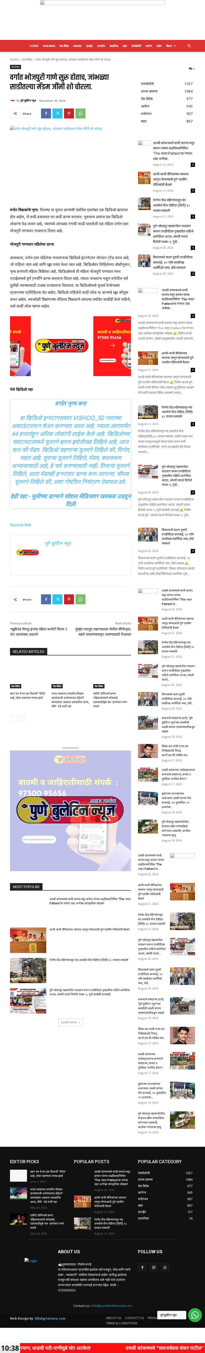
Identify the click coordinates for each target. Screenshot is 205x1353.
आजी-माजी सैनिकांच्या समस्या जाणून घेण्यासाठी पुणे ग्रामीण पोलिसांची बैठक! (90, 929)
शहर (125, 46)
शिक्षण (169, 46)
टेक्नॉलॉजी (136, 46)
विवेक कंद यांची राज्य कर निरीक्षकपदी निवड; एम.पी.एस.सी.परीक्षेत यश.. (175, 750)
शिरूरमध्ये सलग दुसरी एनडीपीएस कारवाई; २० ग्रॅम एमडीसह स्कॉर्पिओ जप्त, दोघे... (178, 699)
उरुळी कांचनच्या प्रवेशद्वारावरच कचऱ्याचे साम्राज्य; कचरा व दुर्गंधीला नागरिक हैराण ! (178, 774)
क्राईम (89, 46)
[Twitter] (57, 113)
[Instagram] (153, 1267)
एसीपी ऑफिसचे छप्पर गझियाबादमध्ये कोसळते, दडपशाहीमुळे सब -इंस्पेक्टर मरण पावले (47, 1222)
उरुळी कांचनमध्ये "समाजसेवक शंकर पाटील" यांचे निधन (131, 1348)
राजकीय (101, 46)
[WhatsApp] (81, 113)
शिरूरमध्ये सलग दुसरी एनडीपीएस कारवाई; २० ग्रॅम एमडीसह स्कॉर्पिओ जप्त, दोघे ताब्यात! (172, 262)
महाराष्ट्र (77, 46)
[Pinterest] (69, 113)
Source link (20, 524)
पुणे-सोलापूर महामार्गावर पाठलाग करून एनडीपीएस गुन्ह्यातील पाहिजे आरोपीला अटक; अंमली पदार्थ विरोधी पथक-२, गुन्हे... (177, 476)
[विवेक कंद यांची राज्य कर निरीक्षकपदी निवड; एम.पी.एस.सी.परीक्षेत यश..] (148, 751)
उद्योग (159, 46)
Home (34, 46)
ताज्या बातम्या (49, 46)
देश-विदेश (64, 46)
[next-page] (21, 718)
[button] (189, 46)
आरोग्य (149, 46)
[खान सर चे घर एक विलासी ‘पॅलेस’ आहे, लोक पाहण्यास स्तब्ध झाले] (29, 675)
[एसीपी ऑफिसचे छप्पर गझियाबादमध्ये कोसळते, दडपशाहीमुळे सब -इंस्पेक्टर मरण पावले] (112, 675)
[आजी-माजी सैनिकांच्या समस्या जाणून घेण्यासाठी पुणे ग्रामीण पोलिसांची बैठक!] (28, 940)
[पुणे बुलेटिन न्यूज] (102, 20)
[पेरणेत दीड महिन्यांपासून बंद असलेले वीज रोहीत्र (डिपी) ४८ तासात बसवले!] (28, 970)
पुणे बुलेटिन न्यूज (28, 100)
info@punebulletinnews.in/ (111, 1305)
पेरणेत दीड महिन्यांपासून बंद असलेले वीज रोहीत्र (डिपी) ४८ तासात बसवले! (89, 960)
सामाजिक (114, 46)
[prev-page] (13, 718)
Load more (69, 1022)
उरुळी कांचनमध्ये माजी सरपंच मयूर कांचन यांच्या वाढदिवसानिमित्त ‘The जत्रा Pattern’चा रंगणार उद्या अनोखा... (178, 299)
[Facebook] (46, 113)
